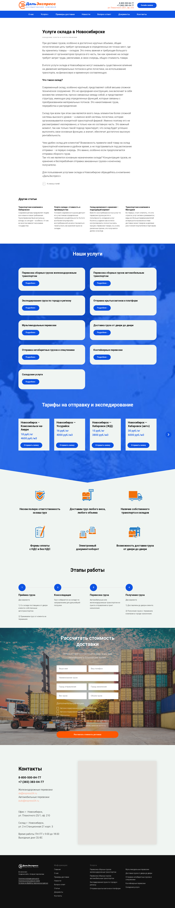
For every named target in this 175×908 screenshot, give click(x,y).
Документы (124, 14)
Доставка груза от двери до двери (113, 325)
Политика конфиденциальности (28, 878)
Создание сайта (23, 874)
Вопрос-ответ (104, 14)
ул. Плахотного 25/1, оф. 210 (121, 8)
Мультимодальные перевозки (39, 325)
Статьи (57, 888)
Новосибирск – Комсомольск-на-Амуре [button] (32, 426)
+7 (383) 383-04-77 (125, 5)
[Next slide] (168, 435)
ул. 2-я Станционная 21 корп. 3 (35, 826)
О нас (31, 14)
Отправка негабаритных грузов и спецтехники (48, 350)
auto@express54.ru (28, 800)
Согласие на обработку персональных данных (33, 883)
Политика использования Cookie (29, 881)
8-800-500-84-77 (126, 3)
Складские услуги (32, 374)
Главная (57, 869)
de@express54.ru (27, 793)
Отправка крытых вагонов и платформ (115, 300)
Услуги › (45, 14)
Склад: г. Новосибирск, (31, 822)
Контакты (142, 14)
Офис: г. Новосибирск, (30, 811)
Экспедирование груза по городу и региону (46, 300)
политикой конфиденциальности (86, 721)
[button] (147, 5)
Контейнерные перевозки (107, 350)
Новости (86, 14)
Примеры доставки (65, 14)
